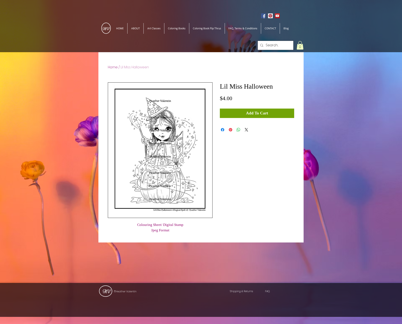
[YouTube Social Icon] (277, 15)
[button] (300, 45)
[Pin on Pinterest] (230, 129)
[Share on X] (246, 129)
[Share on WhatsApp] (238, 129)
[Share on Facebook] (222, 129)
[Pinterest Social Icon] (270, 15)
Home (113, 67)
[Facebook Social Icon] (263, 15)
